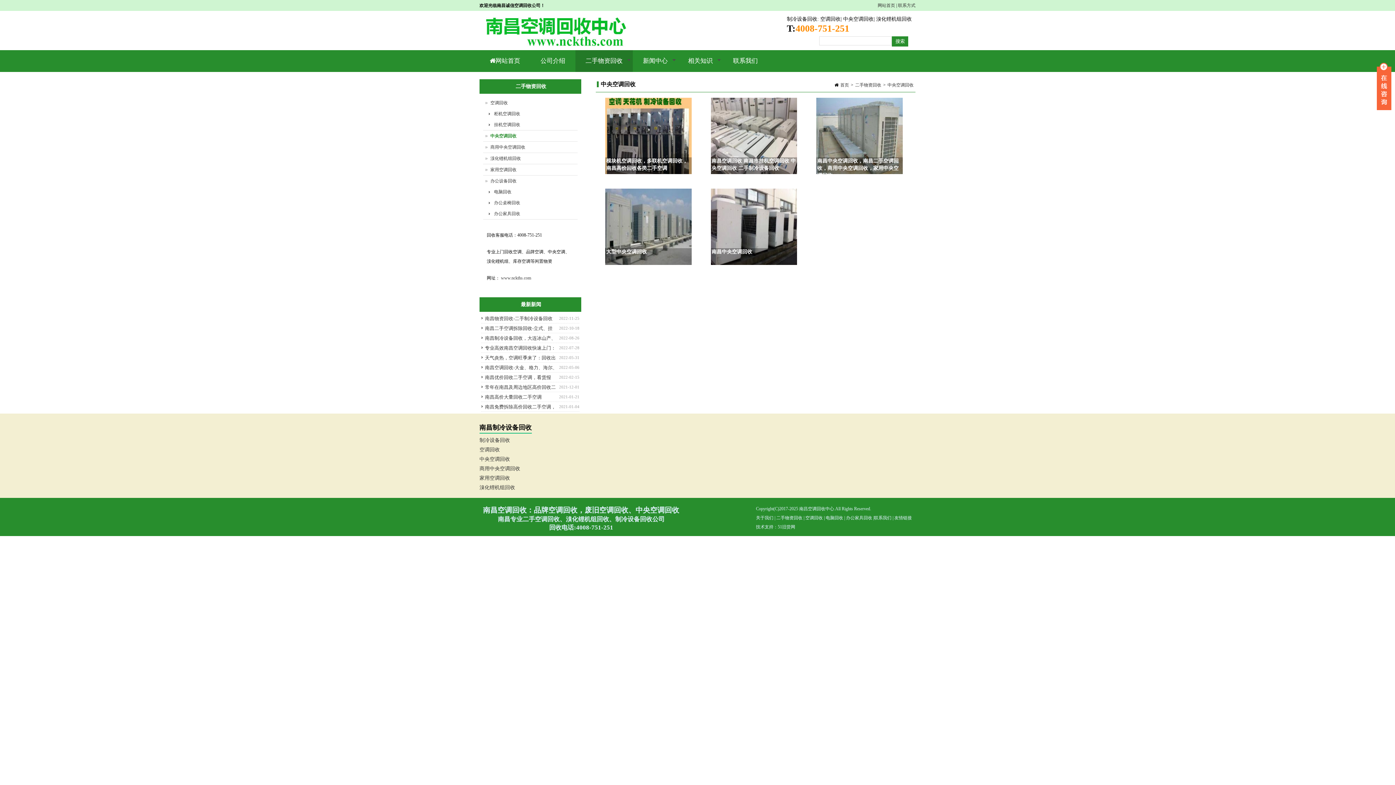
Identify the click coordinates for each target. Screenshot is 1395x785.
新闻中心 (650, 64)
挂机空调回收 (507, 124)
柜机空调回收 (507, 113)
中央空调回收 (858, 19)
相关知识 (695, 64)
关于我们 (764, 517)
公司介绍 (553, 60)
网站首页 (886, 5)
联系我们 (745, 60)
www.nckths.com (516, 278)
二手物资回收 (599, 64)
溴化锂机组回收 (894, 19)
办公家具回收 (507, 213)
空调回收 (830, 19)
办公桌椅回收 (507, 202)
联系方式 (906, 5)
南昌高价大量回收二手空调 (513, 397)
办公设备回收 (503, 181)
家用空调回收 (503, 169)
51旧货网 (786, 527)
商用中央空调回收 (507, 147)
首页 (844, 85)
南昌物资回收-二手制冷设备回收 (519, 318)
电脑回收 (503, 191)
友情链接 (903, 517)
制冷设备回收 (802, 19)
